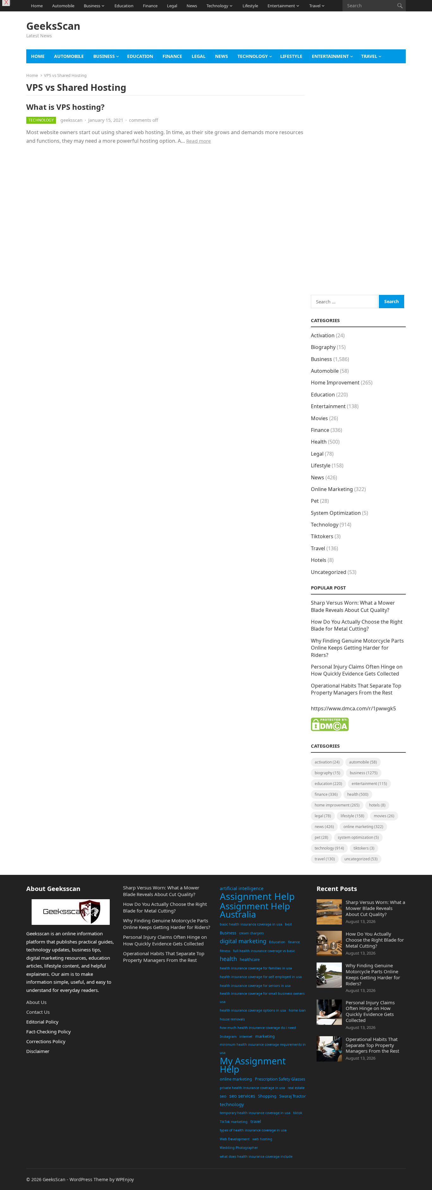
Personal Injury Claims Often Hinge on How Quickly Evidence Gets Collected (357, 670)
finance (294, 942)
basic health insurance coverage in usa (251, 924)
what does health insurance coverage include (256, 1156)
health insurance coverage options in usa (253, 1010)
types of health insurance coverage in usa (253, 1130)
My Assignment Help (253, 1065)
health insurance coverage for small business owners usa (262, 997)
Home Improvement (335, 382)
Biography (323, 347)
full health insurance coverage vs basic (264, 951)
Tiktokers (322, 536)
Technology (217, 6)
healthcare (250, 959)
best (288, 924)
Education (123, 6)
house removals (232, 1019)
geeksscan (71, 120)
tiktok (297, 1113)
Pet (315, 500)
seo (223, 1096)
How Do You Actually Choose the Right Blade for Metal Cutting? (357, 625)
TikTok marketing (234, 1121)
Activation (323, 335)
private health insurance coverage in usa (252, 1088)
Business (92, 6)
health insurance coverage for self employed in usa (261, 977)
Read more (198, 141)
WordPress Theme (89, 1179)
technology (232, 1104)
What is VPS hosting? (65, 107)
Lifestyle (250, 6)
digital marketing (243, 941)
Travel (314, 6)
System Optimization (336, 512)
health (228, 959)
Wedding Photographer (239, 1147)
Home (37, 6)
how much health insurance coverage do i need (258, 1027)
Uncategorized (328, 572)
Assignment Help (257, 897)
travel (255, 1121)
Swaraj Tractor (292, 1096)
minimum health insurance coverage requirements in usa (263, 1048)
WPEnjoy (125, 1179)
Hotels (318, 560)
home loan (297, 1010)
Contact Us (38, 1012)
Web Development (235, 1139)
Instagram (228, 1036)
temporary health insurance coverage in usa (255, 1113)
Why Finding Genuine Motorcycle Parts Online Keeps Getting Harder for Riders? (357, 647)
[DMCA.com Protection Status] (330, 729)
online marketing (236, 1079)
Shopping (267, 1096)
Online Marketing (332, 489)
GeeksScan (53, 26)
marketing (265, 1036)
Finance (150, 6)
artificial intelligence (241, 888)
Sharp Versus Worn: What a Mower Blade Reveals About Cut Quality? (353, 606)
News (192, 6)
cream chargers (251, 933)
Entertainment (281, 6)
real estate (296, 1088)
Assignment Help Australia (255, 910)
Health (319, 441)
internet (245, 1036)
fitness (225, 951)
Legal (172, 6)
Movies (319, 418)
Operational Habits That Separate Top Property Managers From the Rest (356, 689)
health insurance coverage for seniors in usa (255, 985)
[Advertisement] (291, 33)
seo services (242, 1096)
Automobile (63, 6)
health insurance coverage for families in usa (256, 968)
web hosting (262, 1139)
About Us (36, 1002)
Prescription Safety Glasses (280, 1079)
